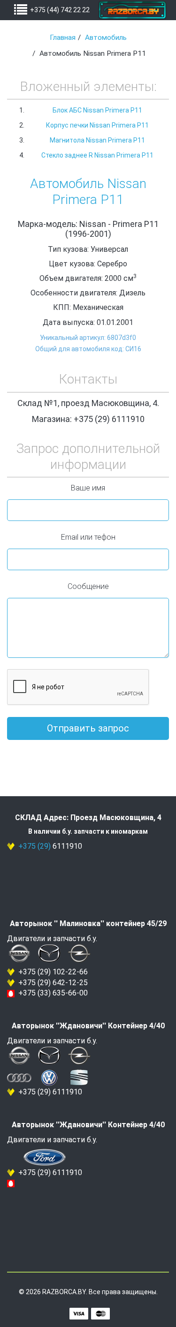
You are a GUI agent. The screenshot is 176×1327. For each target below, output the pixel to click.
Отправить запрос (88, 728)
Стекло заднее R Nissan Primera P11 (97, 155)
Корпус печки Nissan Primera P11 (97, 125)
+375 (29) (34, 846)
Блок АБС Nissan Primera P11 (97, 110)
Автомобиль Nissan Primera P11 (88, 191)
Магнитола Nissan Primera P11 (97, 140)
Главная (63, 37)
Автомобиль (106, 37)
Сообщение (88, 586)
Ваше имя (88, 487)
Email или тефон (88, 537)
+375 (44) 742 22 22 (60, 10)
